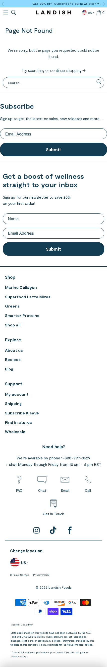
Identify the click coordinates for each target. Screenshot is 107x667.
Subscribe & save (22, 412)
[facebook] (70, 531)
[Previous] (3, 4)
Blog (9, 368)
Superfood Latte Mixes (28, 296)
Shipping (13, 403)
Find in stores (18, 422)
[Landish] (53, 12)
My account (17, 394)
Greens (12, 306)
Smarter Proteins (22, 315)
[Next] (104, 4)
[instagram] (37, 531)
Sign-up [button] (99, 3)
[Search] (12, 12)
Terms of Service (19, 574)
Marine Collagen (21, 287)
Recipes (13, 359)
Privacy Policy (41, 574)
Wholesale (15, 431)
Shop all (12, 324)
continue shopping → (68, 70)
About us (14, 350)
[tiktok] (53, 531)
